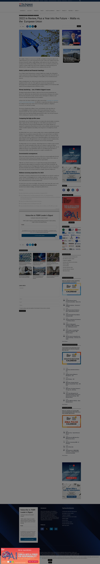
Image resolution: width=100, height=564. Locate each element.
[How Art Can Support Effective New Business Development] (53, 270)
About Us (23, 0)
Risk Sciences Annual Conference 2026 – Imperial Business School (72, 310)
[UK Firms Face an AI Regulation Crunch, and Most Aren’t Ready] (25, 270)
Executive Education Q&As (68, 267)
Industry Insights (66, 263)
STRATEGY (36, 10)
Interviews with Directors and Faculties (70, 262)
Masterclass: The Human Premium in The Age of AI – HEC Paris (73, 389)
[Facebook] (27, 26)
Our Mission (37, 0)
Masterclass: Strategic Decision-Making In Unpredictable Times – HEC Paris (73, 384)
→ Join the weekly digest (39, 235)
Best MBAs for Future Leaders (68, 258)
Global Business (36, 15)
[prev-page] (20, 280)
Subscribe (41, 0)
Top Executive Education (52, 0)
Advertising (59, 0)
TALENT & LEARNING (50, 10)
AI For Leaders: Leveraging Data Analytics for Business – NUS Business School (72, 331)
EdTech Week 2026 (69, 446)
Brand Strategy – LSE (70, 379)
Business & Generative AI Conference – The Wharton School (73, 320)
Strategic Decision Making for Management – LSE (72, 375)
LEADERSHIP (22, 10)
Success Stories (66, 265)
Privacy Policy (28, 558)
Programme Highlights (67, 260)
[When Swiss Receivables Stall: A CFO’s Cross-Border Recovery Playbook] (39, 270)
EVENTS (76, 10)
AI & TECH (29, 10)
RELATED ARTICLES (23, 250)
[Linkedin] (33, 26)
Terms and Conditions (37, 558)
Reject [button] (50, 562)
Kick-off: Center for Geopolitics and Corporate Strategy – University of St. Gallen (73, 337)
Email (23, 224)
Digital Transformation (22, 274)
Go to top (57, 208)
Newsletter (46, 0)
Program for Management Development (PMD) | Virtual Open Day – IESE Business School (72, 325)
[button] (80, 0)
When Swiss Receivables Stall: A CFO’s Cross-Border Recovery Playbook (38, 277)
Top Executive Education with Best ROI (70, 256)
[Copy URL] (35, 26)
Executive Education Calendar (68, 269)
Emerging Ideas (49, 274)
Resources (32, 0)
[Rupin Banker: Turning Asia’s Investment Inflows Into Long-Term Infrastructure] (53, 257)
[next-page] (21, 280)
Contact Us (69, 0)
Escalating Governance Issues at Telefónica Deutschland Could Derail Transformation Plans (25, 263)
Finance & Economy (35, 13)
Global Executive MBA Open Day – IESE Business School (72, 438)
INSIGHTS (64, 10)
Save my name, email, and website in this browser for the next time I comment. (35, 308)
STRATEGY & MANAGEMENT (26, 13)
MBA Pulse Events (66, 270)
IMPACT (58, 10)
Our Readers (28, 0)
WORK (42, 10)
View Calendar (64, 341)
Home (20, 0)
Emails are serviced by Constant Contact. (42, 232)
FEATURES (70, 10)
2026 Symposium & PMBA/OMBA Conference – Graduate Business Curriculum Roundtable (72, 452)
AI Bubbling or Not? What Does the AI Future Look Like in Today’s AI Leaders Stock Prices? (39, 263)
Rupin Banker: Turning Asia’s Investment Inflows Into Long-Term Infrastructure (52, 263)
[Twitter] (30, 26)
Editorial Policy (64, 0)
